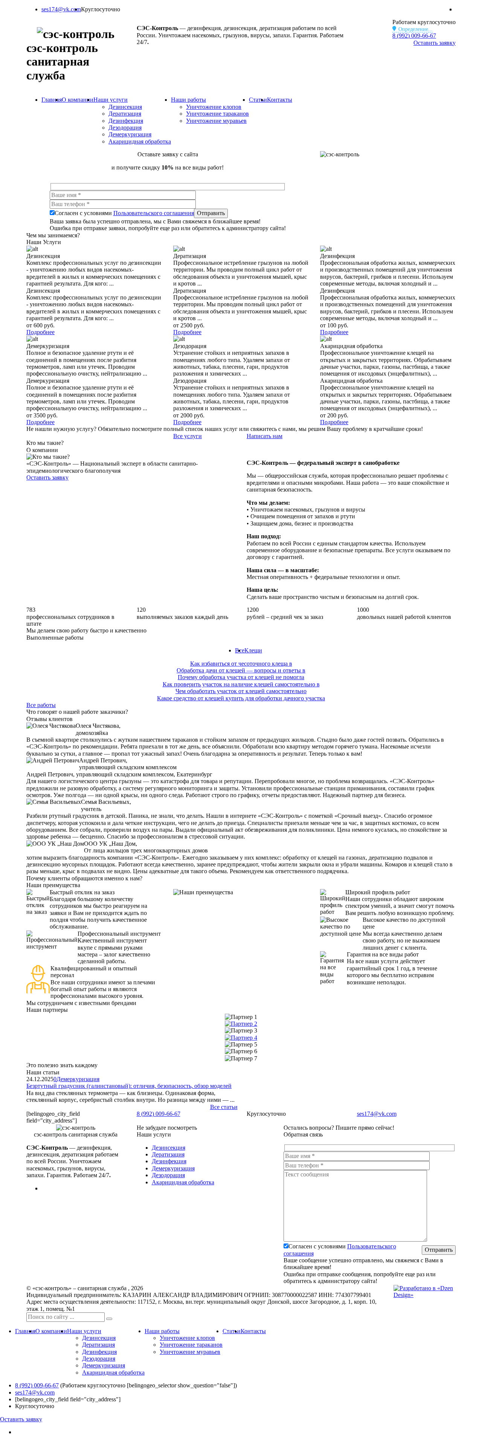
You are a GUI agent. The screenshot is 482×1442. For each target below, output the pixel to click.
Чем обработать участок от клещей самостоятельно (241, 691)
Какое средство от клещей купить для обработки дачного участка (241, 698)
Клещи (253, 650)
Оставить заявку (434, 43)
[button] (109, 1319)
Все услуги (187, 436)
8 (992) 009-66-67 (414, 35)
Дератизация (124, 113)
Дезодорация (125, 127)
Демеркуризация (129, 134)
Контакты (279, 99)
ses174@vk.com (61, 9)
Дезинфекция (125, 121)
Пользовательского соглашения (153, 213)
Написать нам (264, 436)
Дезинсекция (125, 107)
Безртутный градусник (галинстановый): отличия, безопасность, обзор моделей (129, 1086)
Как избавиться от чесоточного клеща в (241, 663)
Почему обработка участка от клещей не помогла (241, 677)
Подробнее (40, 332)
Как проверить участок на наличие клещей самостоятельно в (241, 684)
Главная (51, 99)
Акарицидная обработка (139, 141)
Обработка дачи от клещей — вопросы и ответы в (241, 670)
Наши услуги (110, 99)
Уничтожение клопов (213, 107)
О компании (77, 99)
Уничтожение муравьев (216, 121)
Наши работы (188, 99)
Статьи (258, 99)
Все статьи (224, 1107)
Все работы (41, 705)
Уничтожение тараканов (217, 113)
